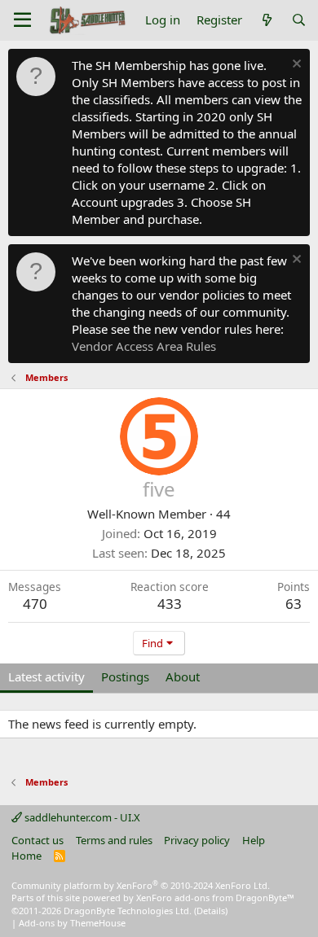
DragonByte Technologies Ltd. (128, 910)
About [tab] (183, 676)
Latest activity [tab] (46, 676)
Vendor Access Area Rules (144, 346)
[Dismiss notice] (295, 65)
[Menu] (22, 20)
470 (35, 603)
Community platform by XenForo (140, 885)
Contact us (37, 840)
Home (26, 855)
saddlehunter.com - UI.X (81, 817)
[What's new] (266, 20)
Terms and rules (114, 840)
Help (253, 840)
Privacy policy (197, 840)
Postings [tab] (125, 676)
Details (211, 910)
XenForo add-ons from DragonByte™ (215, 897)
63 (293, 603)
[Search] (299, 20)
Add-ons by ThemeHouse (72, 923)
